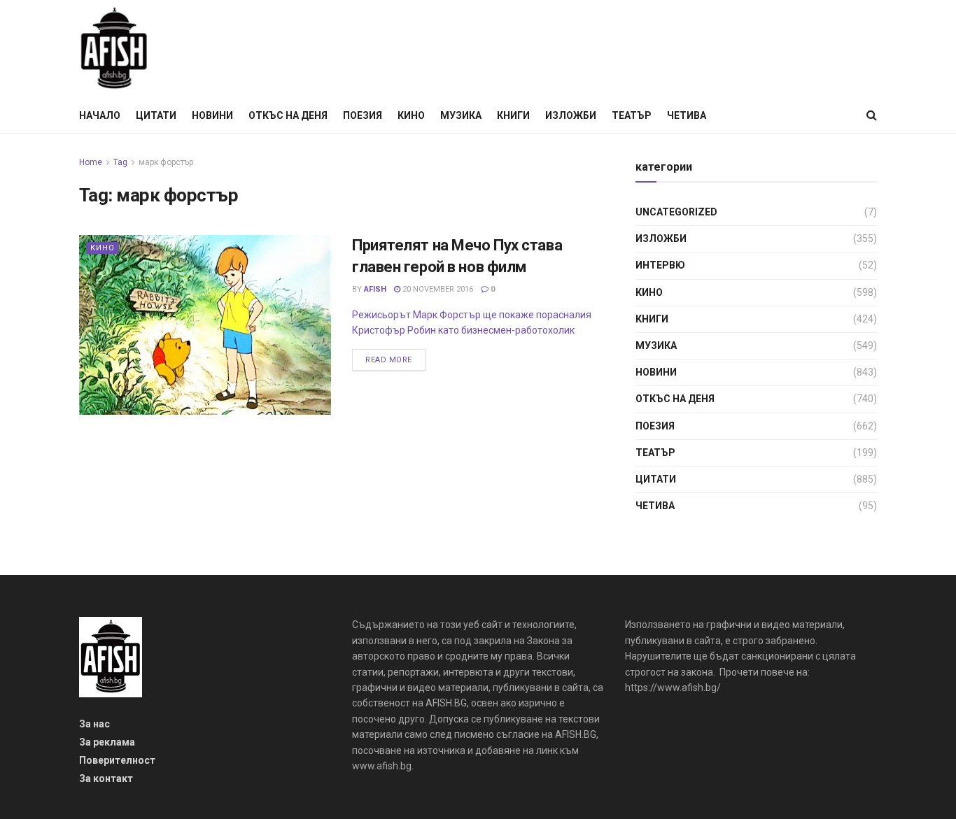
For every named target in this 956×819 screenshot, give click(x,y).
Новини (212, 115)
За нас (94, 723)
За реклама (107, 742)
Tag (120, 162)
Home (90, 162)
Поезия (362, 115)
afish (375, 289)
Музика (460, 115)
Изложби (570, 115)
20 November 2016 (436, 289)
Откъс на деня (288, 115)
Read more (388, 359)
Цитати (156, 115)
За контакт (106, 778)
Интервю (660, 265)
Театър (632, 115)
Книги (513, 115)
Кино (411, 115)
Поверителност (117, 760)
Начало (99, 115)
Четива (686, 115)
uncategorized (676, 212)
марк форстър (166, 162)
